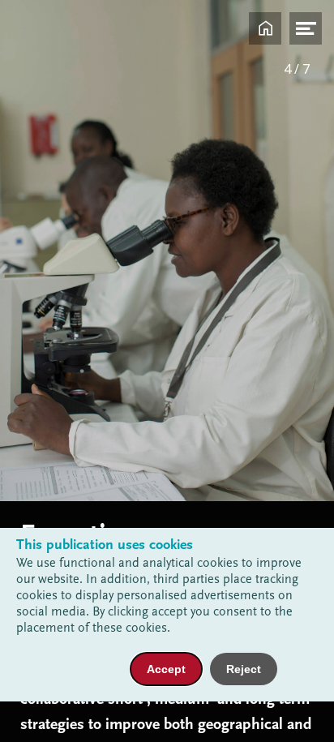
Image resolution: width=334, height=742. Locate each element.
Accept (166, 669)
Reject (243, 669)
